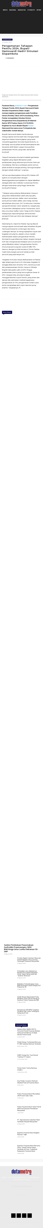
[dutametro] (4, 57)
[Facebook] (10, 63)
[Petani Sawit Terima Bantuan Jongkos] (9, 1072)
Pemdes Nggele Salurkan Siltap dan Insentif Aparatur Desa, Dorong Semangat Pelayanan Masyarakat (29, 959)
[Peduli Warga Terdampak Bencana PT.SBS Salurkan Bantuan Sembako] (9, 1046)
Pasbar (31, 126)
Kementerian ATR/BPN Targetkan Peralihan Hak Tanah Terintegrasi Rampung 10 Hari (28, 1011)
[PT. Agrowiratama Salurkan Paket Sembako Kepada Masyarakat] (9, 1124)
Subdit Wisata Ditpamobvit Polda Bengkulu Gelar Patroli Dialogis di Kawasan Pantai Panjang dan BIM (28, 998)
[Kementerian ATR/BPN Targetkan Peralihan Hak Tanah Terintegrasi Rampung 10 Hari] (9, 1014)
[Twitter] (15, 63)
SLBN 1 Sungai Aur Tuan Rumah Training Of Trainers (27, 1056)
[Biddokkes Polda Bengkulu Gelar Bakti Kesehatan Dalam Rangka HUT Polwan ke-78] (9, 988)
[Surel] (24, 63)
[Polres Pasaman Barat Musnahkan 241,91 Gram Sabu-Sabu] (9, 1098)
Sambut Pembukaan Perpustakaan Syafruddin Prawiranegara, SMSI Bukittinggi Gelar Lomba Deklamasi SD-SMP (21, 948)
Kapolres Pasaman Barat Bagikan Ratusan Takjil (28, 1133)
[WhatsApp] (20, 63)
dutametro (10, 58)
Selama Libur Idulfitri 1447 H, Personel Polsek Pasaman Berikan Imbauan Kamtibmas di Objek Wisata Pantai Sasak (28, 1032)
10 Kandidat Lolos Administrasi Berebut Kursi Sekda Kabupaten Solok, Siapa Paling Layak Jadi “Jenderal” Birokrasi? (27, 973)
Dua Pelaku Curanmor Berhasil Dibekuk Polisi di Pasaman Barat (28, 1082)
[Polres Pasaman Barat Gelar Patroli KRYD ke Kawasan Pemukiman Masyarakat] (9, 1111)
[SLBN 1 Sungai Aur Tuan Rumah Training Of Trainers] (9, 1059)
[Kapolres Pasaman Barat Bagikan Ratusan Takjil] (9, 1137)
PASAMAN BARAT (7, 39)
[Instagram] (19, 1215)
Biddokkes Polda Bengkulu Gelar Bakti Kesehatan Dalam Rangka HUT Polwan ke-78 (29, 985)
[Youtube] (29, 1215)
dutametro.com (20, 106)
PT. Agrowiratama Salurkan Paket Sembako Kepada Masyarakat (28, 1121)
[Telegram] (29, 63)
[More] (33, 63)
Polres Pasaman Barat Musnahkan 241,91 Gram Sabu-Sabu (28, 1095)
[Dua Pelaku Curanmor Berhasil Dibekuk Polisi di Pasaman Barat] (9, 1085)
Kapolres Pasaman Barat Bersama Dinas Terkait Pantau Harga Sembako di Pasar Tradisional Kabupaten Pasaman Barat (28, 1148)
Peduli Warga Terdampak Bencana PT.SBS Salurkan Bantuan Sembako (29, 1043)
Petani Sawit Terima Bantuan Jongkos (27, 1069)
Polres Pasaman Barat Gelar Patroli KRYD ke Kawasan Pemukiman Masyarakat (29, 1108)
